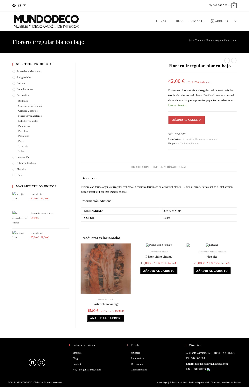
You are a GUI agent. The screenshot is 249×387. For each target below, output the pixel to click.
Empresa (77, 352)
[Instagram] (19, 6)
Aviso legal (162, 382)
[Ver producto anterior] (227, 60)
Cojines (21, 83)
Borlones (23, 100)
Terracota (23, 145)
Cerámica (185, 143)
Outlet (20, 174)
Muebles (21, 168)
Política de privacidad (199, 382)
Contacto (77, 363)
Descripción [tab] (140, 167)
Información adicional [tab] (170, 167)
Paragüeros (24, 125)
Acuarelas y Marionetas (29, 71)
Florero (195, 143)
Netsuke (212, 256)
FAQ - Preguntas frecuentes (87, 369)
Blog (75, 358)
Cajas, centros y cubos (30, 105)
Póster (112, 299)
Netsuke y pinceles (218, 251)
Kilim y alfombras (26, 162)
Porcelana (23, 131)
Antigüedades (24, 77)
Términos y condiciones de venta (226, 382)
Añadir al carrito (186, 119)
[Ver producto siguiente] (234, 60)
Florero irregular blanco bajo (221, 40)
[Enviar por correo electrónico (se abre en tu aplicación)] (24, 6)
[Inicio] (190, 40)
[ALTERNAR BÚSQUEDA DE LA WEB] (235, 21)
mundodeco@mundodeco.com (211, 363)
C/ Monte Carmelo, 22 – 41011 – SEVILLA (210, 352)
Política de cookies (178, 382)
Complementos (25, 89)
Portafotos (23, 135)
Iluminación (23, 157)
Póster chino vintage (105, 304)
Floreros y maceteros (206, 138)
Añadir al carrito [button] (106, 318)
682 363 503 (220, 5)
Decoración (188, 138)
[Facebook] (14, 6)
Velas (21, 151)
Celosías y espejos (28, 110)
